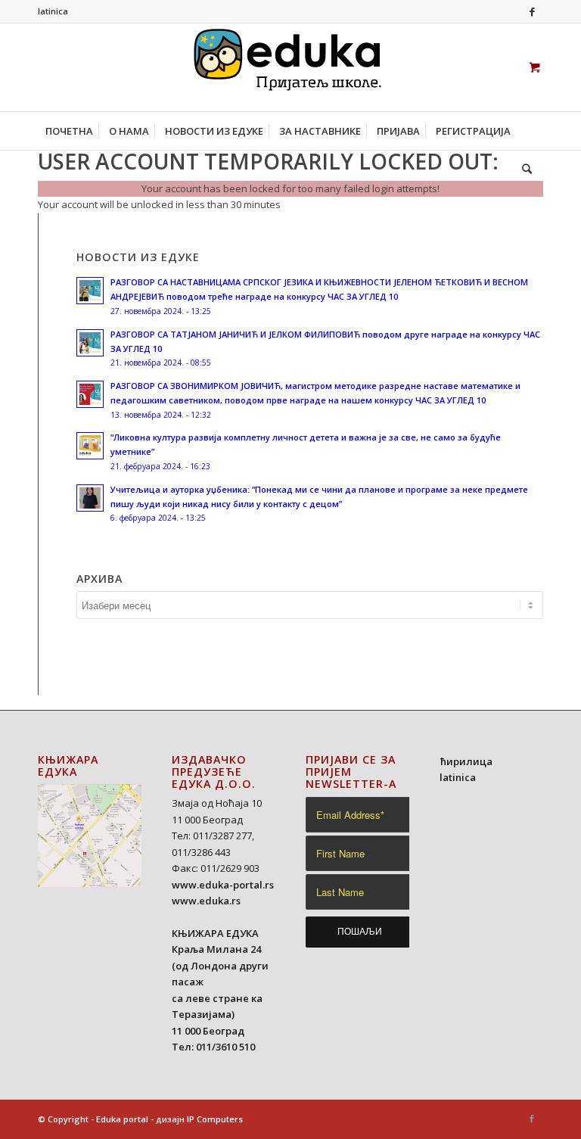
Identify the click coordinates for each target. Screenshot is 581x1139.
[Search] (523, 169)
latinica (53, 11)
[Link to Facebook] (531, 11)
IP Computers (215, 1119)
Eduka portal (122, 1119)
